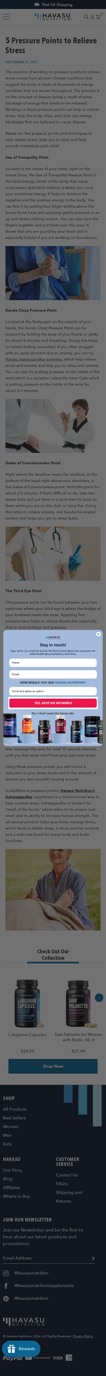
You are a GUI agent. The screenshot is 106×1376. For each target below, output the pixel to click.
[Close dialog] (98, 634)
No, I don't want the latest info (53, 713)
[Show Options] (93, 691)
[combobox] (52, 691)
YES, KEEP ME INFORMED (53, 703)
